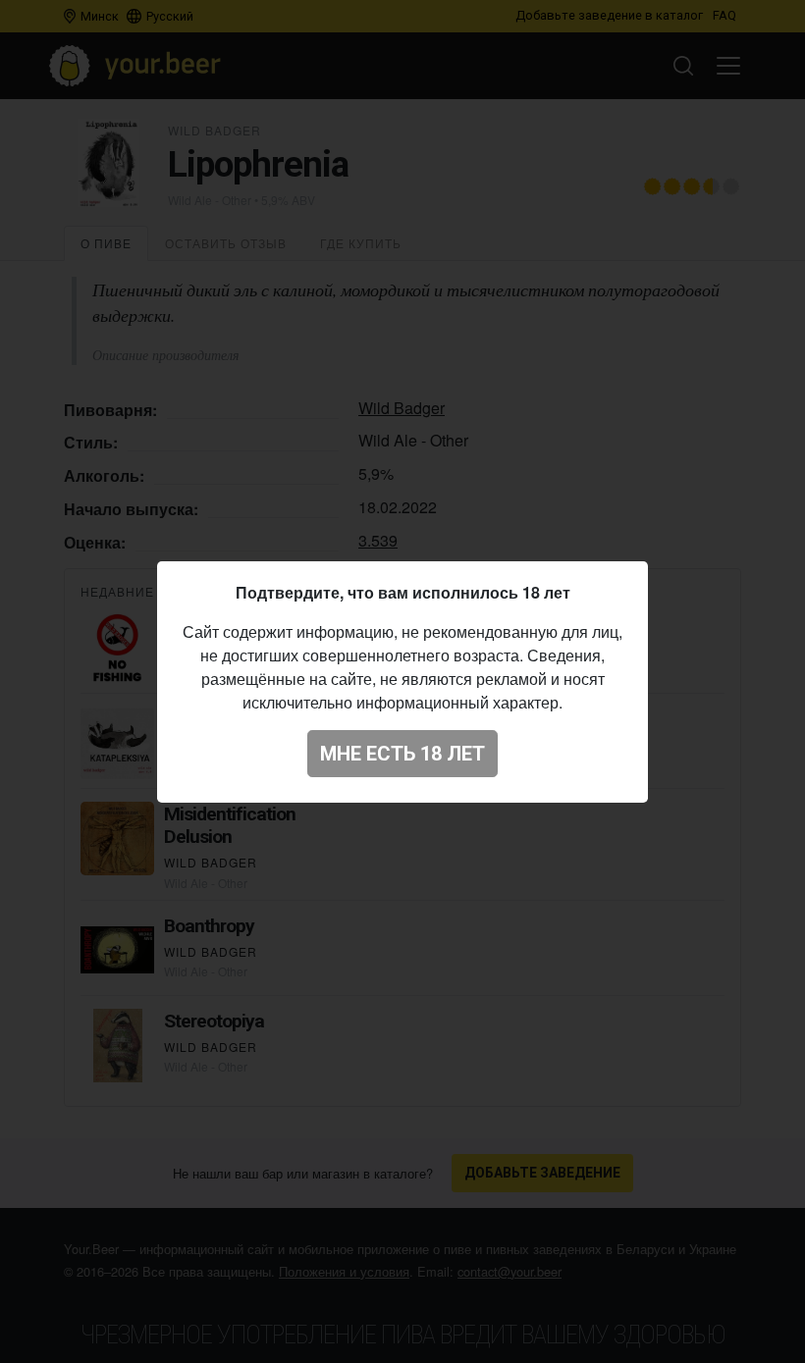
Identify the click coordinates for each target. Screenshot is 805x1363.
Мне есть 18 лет (402, 753)
